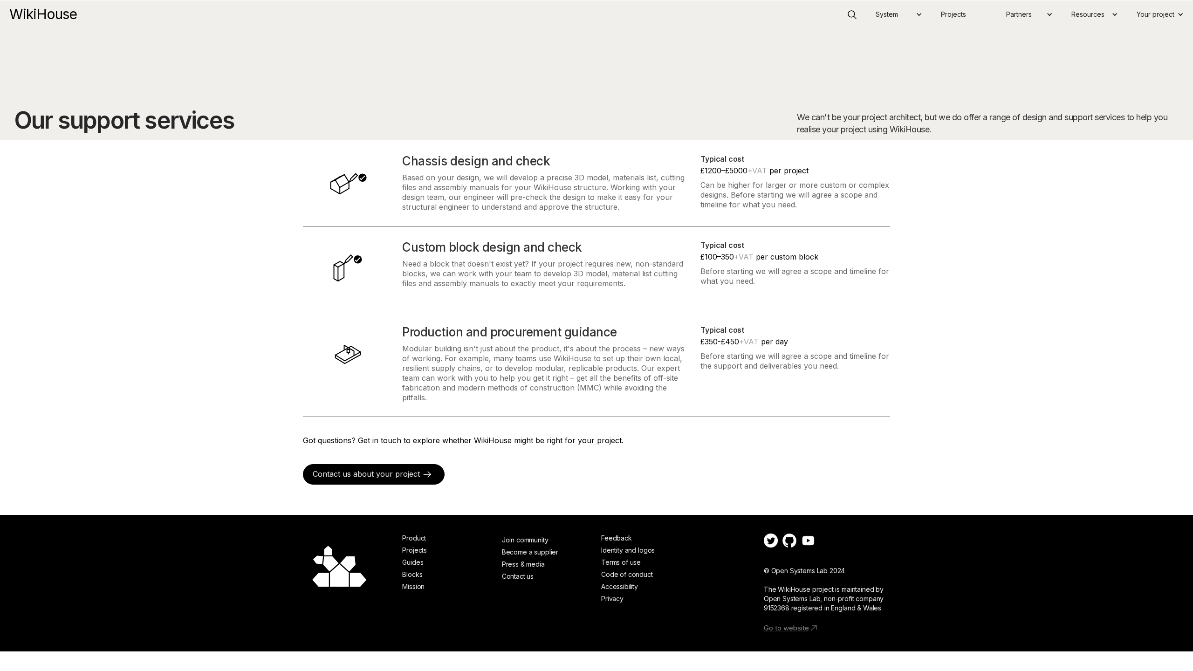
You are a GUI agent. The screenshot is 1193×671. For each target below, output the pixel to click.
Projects (953, 14)
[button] (899, 14)
